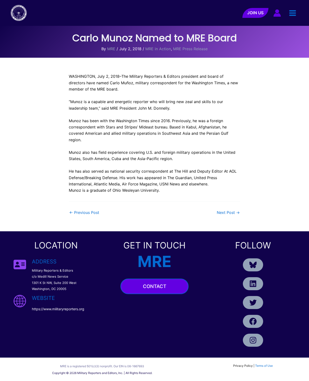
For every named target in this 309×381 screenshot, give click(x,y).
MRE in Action (158, 48)
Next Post (228, 212)
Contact (154, 286)
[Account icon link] (277, 13)
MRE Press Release (190, 48)
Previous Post (84, 212)
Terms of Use (264, 365)
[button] (255, 13)
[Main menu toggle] (292, 13)
